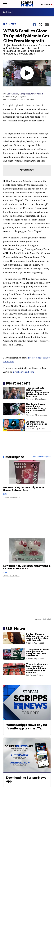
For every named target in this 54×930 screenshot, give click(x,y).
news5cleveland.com (23, 371)
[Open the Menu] (4, 4)
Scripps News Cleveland (31, 93)
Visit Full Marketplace (42, 457)
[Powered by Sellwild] (47, 619)
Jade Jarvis (12, 93)
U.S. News (9, 24)
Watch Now (46, 4)
